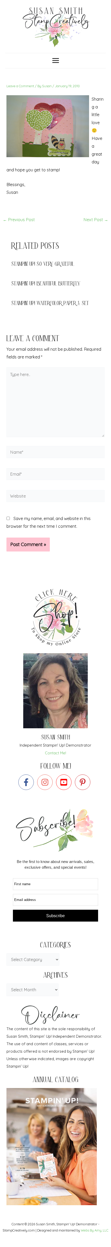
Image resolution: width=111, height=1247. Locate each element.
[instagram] (46, 782)
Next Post (95, 220)
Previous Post (19, 220)
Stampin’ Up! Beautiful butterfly (45, 284)
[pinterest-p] (84, 782)
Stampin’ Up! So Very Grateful (42, 265)
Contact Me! (55, 752)
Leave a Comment (20, 86)
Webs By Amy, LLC (94, 1230)
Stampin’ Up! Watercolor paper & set (50, 304)
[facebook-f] (27, 782)
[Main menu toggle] (55, 60)
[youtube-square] (65, 782)
